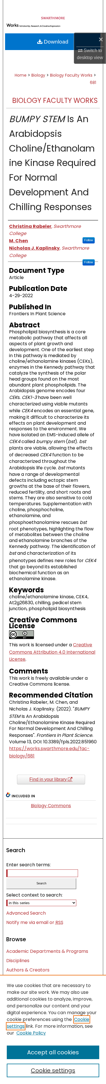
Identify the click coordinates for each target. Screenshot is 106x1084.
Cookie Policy (31, 1033)
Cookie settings (53, 1070)
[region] (53, 1029)
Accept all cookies (53, 1052)
